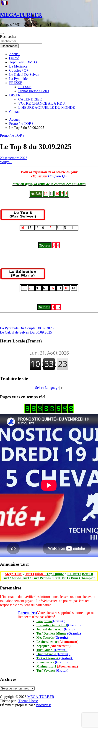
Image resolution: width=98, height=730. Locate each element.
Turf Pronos (41, 578)
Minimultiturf (57, 666)
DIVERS (16, 95)
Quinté (14, 58)
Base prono (44, 621)
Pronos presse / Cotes (33, 91)
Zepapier (53, 646)
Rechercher (8, 36)
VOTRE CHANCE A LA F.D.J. (42, 103)
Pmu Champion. (83, 578)
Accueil (14, 54)
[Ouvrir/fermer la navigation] (2, 33)
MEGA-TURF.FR (21, 15)
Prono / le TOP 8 (12, 135)
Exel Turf (61, 578)
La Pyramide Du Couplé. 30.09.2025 (27, 328)
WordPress (43, 705)
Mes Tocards (52, 637)
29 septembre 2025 (13, 158)
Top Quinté (55, 574)
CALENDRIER (30, 99)
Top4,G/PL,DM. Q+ (24, 62)
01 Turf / (74, 574)
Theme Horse (28, 701)
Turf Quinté (35, 574)
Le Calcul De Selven (24, 74)
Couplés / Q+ (18, 70)
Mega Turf (13, 574)
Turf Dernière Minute (58, 633)
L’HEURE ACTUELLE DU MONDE (46, 107)
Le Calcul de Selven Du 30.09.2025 (26, 332)
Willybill (6, 162)
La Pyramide (18, 79)
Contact (14, 112)
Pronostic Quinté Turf (51, 625)
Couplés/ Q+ (57, 176)
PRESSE (15, 83)
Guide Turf (20, 578)
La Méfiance (18, 66)
